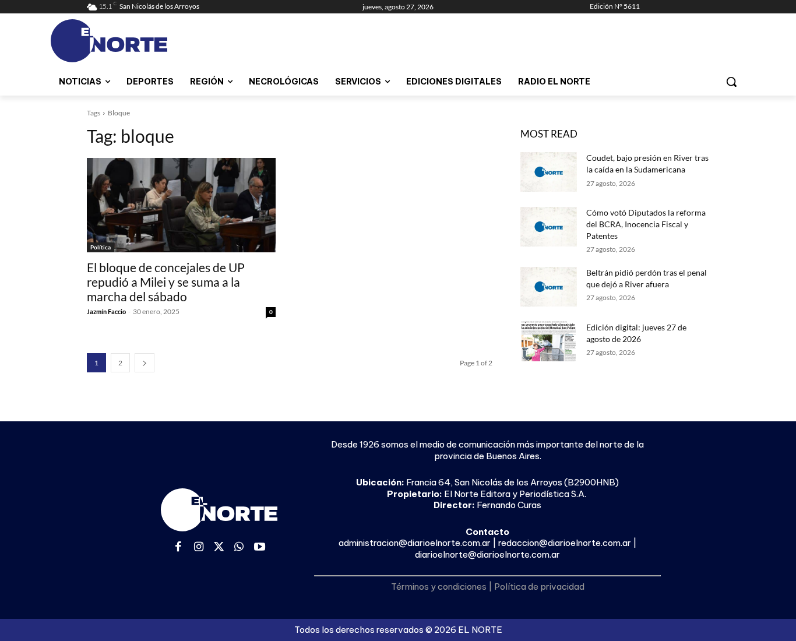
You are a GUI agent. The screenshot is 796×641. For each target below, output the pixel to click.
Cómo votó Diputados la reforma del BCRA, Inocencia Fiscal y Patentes (646, 223)
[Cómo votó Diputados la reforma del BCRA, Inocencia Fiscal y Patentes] (548, 226)
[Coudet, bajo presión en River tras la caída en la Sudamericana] (548, 172)
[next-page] (144, 362)
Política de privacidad (539, 586)
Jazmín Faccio (106, 311)
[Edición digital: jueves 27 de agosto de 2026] (548, 341)
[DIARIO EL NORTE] (155, 40)
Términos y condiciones (439, 586)
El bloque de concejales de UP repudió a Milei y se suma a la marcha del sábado (166, 282)
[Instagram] (199, 547)
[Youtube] (259, 547)
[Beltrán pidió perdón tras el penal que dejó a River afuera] (548, 287)
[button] (731, 82)
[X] (219, 547)
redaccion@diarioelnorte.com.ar (564, 542)
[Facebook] (178, 547)
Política (100, 247)
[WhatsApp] (239, 547)
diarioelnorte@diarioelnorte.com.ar (487, 554)
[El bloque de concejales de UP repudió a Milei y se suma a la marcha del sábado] (181, 205)
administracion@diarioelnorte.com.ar (415, 542)
